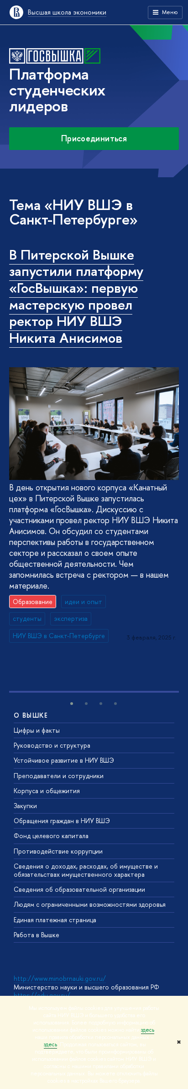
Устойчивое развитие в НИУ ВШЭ (64, 760)
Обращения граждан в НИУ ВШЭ (62, 820)
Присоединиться (94, 138)
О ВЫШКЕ (31, 715)
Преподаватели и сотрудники (59, 775)
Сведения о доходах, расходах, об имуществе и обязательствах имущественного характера (86, 870)
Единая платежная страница (55, 919)
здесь (147, 1030)
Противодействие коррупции (58, 851)
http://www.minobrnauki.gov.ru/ (60, 978)
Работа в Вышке (36, 934)
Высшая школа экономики (67, 12)
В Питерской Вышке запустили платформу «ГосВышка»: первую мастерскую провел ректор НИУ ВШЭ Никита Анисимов (76, 296)
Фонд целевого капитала (51, 835)
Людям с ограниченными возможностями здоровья (90, 904)
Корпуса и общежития (47, 790)
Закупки (25, 805)
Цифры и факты (37, 730)
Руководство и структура (52, 745)
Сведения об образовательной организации (79, 889)
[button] (71, 703)
